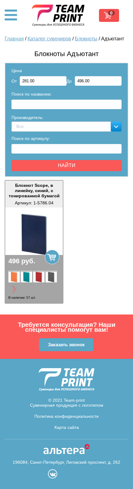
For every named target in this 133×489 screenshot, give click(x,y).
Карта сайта (66, 427)
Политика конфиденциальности (66, 416)
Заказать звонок (66, 344)
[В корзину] (52, 257)
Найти (66, 165)
